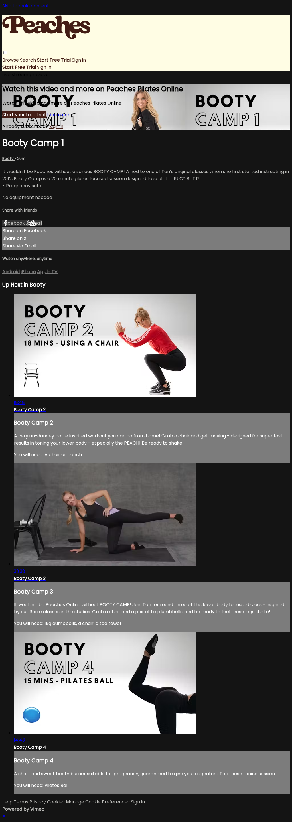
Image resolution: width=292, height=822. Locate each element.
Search (28, 60)
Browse (11, 60)
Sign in (79, 60)
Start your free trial (24, 114)
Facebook (14, 223)
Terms (21, 802)
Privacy (38, 802)
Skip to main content (25, 6)
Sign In (44, 67)
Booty (8, 158)
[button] (5, 52)
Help (8, 802)
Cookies (56, 802)
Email (36, 223)
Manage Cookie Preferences (98, 802)
